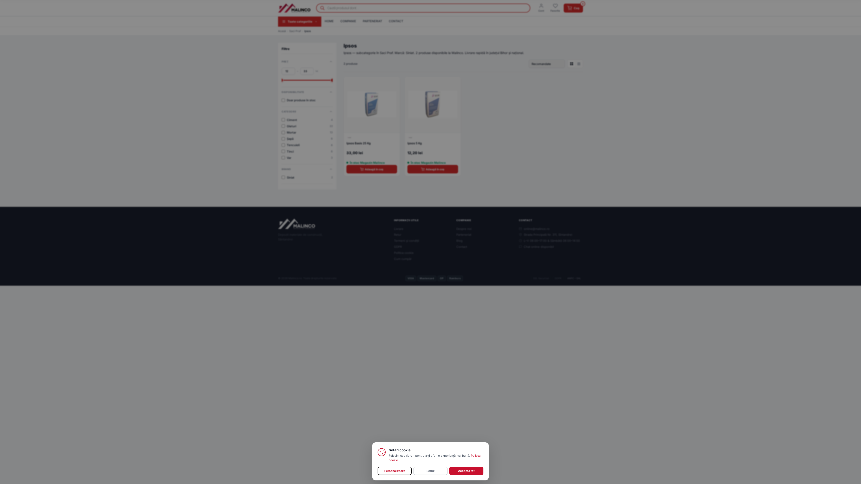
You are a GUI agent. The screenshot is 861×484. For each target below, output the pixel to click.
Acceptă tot (466, 471)
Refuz (430, 471)
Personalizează (394, 471)
